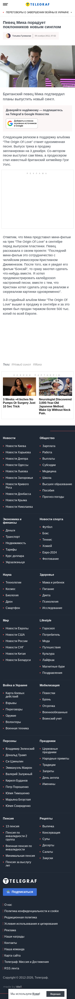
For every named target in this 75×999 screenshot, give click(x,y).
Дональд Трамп (16, 755)
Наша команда (14, 949)
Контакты (10, 942)
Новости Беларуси (18, 660)
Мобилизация (50, 685)
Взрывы (11, 703)
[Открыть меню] (5, 4)
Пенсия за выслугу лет (18, 864)
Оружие (11, 715)
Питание (48, 589)
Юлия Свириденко (18, 805)
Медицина (49, 471)
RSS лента (11, 968)
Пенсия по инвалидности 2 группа (16, 836)
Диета (46, 595)
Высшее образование (57, 484)
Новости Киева (16, 446)
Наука (7, 574)
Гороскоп (48, 628)
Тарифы (11, 549)
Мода (46, 641)
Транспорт (13, 536)
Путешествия (51, 647)
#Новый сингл (21, 364)
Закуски (47, 858)
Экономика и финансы (12, 521)
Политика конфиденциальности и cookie (31, 911)
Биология (12, 595)
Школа (46, 477)
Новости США (15, 634)
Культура (48, 653)
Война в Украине (15, 685)
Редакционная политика (20, 917)
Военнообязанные (55, 712)
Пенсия (8, 818)
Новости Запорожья (19, 477)
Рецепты (46, 818)
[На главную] (37, 4)
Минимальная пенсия (20, 855)
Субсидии (49, 465)
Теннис (47, 539)
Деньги (10, 530)
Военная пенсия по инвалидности (19, 847)
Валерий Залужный (19, 774)
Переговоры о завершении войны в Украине (37, 12)
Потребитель (51, 634)
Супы (46, 838)
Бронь (46, 699)
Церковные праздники (50, 750)
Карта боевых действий (15, 695)
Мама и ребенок (53, 582)
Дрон (9, 601)
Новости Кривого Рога (17, 486)
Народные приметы (55, 758)
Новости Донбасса (18, 493)
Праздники (48, 741)
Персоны (9, 741)
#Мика (37, 364)
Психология (50, 601)
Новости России (16, 641)
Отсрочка (48, 705)
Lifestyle (45, 620)
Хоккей (47, 545)
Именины (48, 784)
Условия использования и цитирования (31, 923)
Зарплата (48, 446)
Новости (9, 438)
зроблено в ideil (13, 987)
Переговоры (14, 709)
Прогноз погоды (53, 496)
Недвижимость (16, 543)
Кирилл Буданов (17, 780)
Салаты (47, 851)
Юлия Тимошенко (17, 793)
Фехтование (50, 558)
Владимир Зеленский (20, 748)
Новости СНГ (15, 647)
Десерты (48, 845)
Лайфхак (48, 660)
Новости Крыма (16, 500)
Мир (6, 620)
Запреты (48, 771)
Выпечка (48, 826)
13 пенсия (12, 826)
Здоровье (47, 574)
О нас (8, 904)
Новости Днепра (17, 458)
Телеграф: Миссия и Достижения (26, 961)
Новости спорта (51, 519)
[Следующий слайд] (71, 12)
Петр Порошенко (17, 786)
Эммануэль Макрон (19, 767)
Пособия (48, 490)
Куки (35, 993)
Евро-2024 (49, 552)
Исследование (52, 607)
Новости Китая (16, 653)
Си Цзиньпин (14, 761)
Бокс (45, 533)
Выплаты (48, 458)
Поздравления (52, 672)
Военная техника (17, 728)
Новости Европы (17, 628)
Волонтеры (13, 722)
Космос (10, 589)
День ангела (50, 777)
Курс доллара (15, 555)
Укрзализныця (15, 562)
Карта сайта (12, 955)
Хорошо (55, 993)
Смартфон (13, 607)
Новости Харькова (18, 452)
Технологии (13, 582)
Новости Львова (17, 471)
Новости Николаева (19, 506)
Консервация (51, 832)
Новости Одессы (17, 465)
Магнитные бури (53, 666)
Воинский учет (52, 718)
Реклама (10, 930)
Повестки (48, 693)
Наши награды (14, 936)
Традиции (49, 764)
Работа (47, 452)
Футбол (47, 527)
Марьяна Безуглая (18, 799)
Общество (47, 438)
